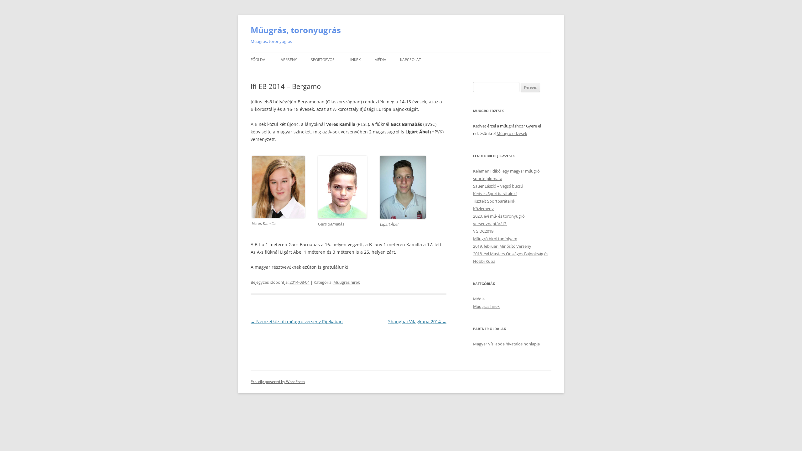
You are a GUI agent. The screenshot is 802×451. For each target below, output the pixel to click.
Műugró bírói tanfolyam (495, 238)
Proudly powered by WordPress (278, 381)
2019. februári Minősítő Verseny (502, 246)
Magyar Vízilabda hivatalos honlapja (506, 344)
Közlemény (483, 208)
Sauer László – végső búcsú (498, 186)
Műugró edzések (512, 133)
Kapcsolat (410, 59)
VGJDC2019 (483, 231)
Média (380, 59)
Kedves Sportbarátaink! (495, 193)
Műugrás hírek (346, 282)
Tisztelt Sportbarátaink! (494, 201)
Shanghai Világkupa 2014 (417, 321)
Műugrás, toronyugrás (296, 30)
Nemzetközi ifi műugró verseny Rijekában (297, 321)
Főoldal (259, 59)
